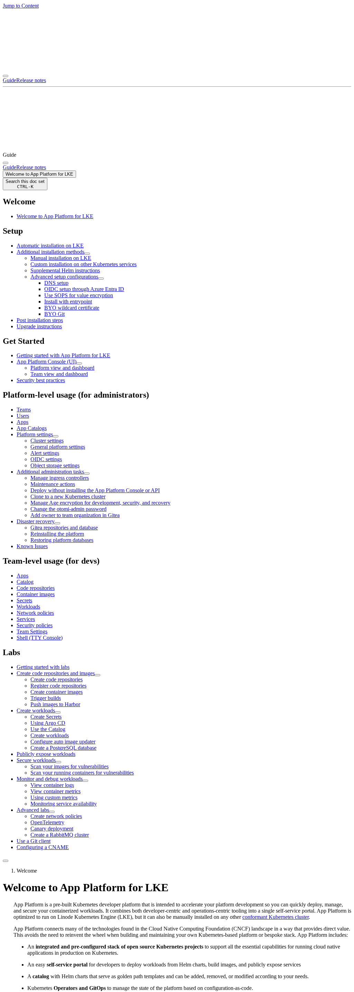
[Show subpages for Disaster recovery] (57, 523)
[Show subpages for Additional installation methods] (87, 254)
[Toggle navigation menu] (5, 76)
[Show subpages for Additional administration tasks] (87, 474)
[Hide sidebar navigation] (5, 861)
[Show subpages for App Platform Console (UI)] (79, 363)
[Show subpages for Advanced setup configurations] (101, 279)
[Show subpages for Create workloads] (57, 712)
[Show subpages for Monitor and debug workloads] (85, 781)
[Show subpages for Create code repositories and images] (97, 675)
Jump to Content (21, 6)
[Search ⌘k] (5, 163)
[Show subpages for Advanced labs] (52, 812)
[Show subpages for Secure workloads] (58, 762)
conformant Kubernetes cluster (275, 917)
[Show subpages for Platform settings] (55, 436)
